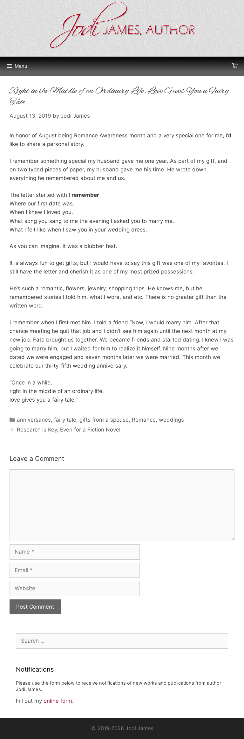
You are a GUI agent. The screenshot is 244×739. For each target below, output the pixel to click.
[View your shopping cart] (235, 66)
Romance (144, 420)
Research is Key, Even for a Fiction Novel (68, 429)
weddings (171, 420)
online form (58, 701)
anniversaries (34, 420)
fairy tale (65, 420)
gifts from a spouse (104, 420)
